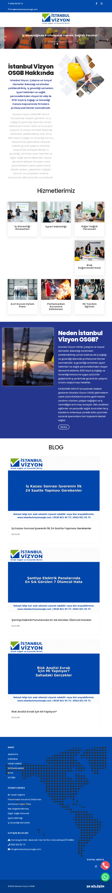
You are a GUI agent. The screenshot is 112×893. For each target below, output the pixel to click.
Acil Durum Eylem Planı (19, 804)
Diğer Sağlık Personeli (18, 813)
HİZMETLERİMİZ (15, 763)
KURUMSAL (13, 759)
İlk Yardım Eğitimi (16, 794)
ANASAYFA (13, 754)
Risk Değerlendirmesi (18, 808)
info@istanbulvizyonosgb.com (24, 9)
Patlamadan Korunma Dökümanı (24, 799)
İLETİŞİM (11, 777)
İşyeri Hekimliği (15, 818)
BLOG (10, 772)
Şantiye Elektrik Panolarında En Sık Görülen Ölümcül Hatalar (51, 620)
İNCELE (15, 534)
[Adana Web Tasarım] (95, 886)
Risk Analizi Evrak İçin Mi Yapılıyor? (34, 711)
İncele (64, 427)
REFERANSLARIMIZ (16, 768)
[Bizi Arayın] (105, 865)
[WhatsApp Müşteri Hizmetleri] (105, 877)
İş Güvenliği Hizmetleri (19, 822)
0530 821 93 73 (16, 3)
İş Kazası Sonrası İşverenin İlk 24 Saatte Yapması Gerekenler (51, 528)
